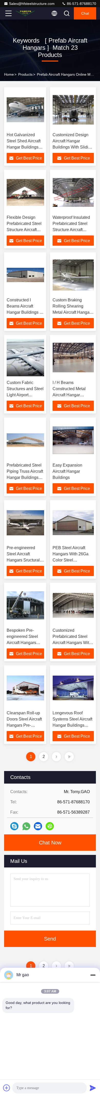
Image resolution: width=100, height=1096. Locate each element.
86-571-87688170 (81, 4)
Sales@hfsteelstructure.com (32, 4)
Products (25, 74)
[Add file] (6, 1087)
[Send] (93, 1087)
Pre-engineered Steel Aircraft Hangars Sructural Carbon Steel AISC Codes (24, 560)
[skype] (14, 826)
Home (9, 74)
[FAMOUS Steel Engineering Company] (25, 13)
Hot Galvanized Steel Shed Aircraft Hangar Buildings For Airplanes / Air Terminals (24, 147)
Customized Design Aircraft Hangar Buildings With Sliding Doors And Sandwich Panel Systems (73, 147)
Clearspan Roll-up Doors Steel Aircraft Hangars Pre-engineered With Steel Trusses (24, 725)
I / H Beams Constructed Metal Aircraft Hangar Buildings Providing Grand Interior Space (71, 394)
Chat (85, 13)
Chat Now (50, 842)
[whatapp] (26, 826)
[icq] (49, 826)
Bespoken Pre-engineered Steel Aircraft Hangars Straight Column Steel (22, 642)
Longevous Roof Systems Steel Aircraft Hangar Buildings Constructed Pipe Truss (72, 725)
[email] (38, 826)
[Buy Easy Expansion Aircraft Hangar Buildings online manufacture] (73, 440)
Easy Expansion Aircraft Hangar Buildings (67, 471)
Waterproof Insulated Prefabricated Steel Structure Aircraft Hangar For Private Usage (71, 229)
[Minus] (93, 975)
